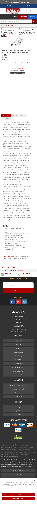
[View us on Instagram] (24, 301)
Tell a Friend (21, 73)
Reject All (18, 494)
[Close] (35, 481)
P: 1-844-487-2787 (18, 317)
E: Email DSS (18, 322)
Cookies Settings (18, 490)
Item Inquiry (13, 73)
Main (8, 268)
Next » (14, 268)
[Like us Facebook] (12, 301)
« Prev (3, 268)
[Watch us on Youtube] (18, 301)
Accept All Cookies (18, 498)
